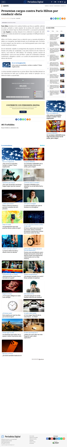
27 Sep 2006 (12, 18)
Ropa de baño (19, 96)
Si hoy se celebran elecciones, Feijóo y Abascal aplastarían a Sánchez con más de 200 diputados (54, 44)
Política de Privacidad (34, 437)
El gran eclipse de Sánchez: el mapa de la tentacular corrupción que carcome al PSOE (54, 76)
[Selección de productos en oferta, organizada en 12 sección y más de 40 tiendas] (23, 80)
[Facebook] (51, 2)
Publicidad (31, 440)
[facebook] (47, 439)
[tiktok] (54, 439)
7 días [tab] (53, 31)
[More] (65, 19)
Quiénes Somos (32, 441)
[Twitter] (53, 19)
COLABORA (23, 111)
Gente (6, 6)
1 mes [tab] (57, 31)
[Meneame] (62, 19)
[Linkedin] (56, 19)
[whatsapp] (62, 2)
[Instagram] (58, 2)
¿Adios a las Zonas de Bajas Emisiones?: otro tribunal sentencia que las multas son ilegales (54, 64)
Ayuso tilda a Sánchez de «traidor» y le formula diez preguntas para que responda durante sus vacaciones (54, 50)
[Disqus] (23, 379)
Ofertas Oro (37, 93)
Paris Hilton (13, 22)
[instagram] (57, 439)
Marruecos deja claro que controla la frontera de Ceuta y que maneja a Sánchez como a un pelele (54, 70)
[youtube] (52, 439)
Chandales (13, 96)
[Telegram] (60, 2)
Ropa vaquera (26, 96)
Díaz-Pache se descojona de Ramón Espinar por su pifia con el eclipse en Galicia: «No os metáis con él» (54, 93)
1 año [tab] (61, 31)
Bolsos (8, 96)
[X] (53, 2)
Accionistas (32, 443)
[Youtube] (55, 2)
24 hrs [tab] (48, 31)
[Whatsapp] (58, 19)
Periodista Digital (5, 18)
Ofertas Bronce (38, 96)
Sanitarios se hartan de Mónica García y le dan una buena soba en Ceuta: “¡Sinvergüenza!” (54, 81)
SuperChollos (38, 91)
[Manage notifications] (64, 438)
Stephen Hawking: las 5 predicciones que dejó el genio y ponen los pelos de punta (54, 87)
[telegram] (59, 439)
